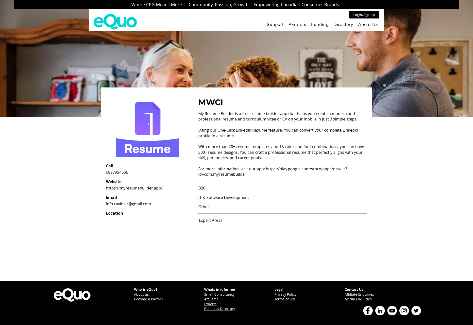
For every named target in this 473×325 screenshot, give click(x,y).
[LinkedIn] (380, 310)
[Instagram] (404, 310)
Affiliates (211, 299)
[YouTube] (392, 310)
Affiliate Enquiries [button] (359, 294)
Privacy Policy (285, 294)
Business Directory (219, 308)
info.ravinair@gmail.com (128, 203)
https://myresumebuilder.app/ (134, 188)
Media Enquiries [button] (358, 299)
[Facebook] (368, 310)
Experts (210, 304)
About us (141, 294)
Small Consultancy (219, 294)
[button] (275, 24)
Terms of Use (285, 299)
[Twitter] (416, 310)
